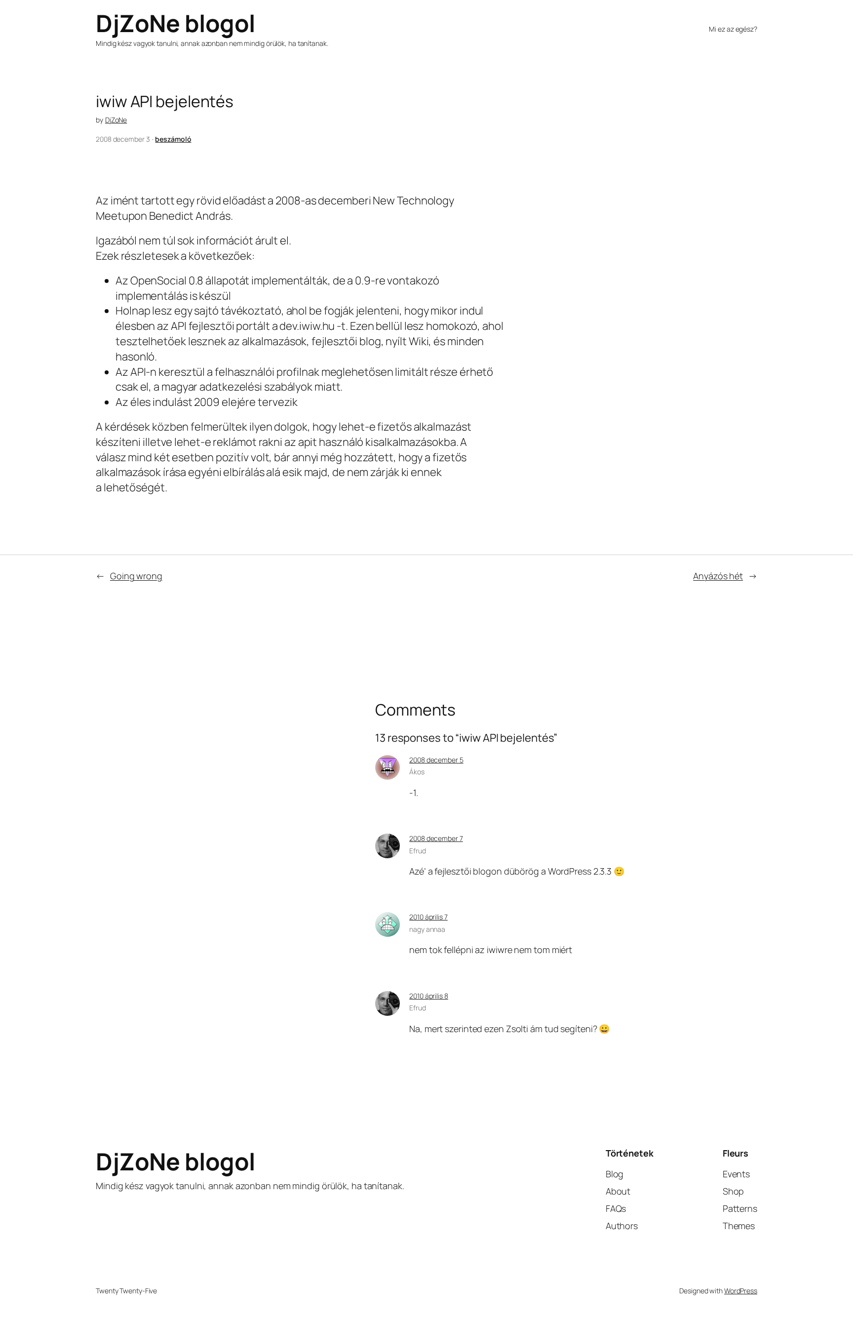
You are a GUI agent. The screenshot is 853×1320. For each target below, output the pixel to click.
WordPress (740, 1290)
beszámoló (173, 139)
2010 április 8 (428, 995)
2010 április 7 (428, 916)
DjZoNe (116, 119)
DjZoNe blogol (175, 23)
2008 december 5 (436, 759)
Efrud (417, 850)
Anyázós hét (718, 576)
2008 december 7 (436, 838)
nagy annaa (427, 929)
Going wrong (136, 576)
